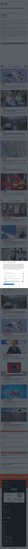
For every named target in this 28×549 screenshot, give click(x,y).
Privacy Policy (18, 286)
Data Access (14, 286)
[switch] (23, 273)
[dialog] (14, 274)
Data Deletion (9, 286)
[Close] (26, 262)
